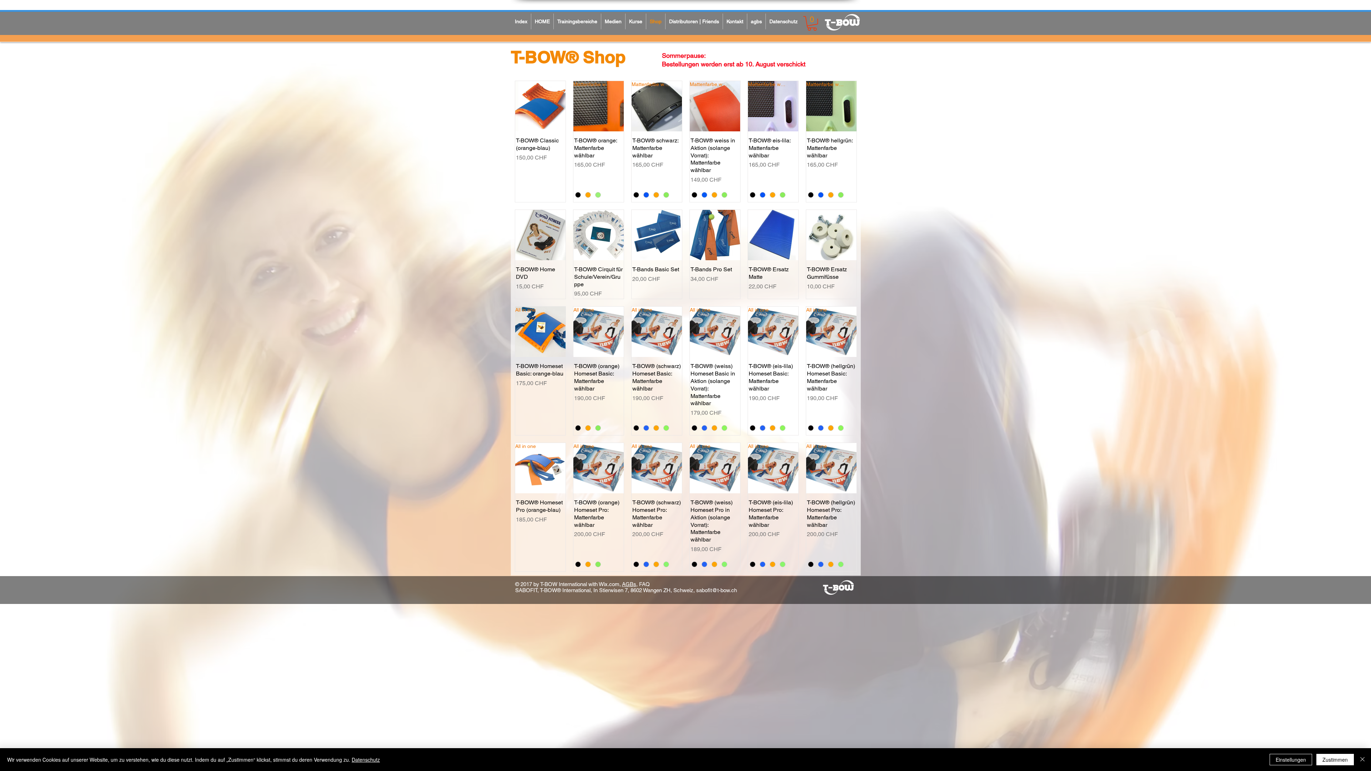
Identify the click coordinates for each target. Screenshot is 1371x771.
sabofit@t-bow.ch (716, 590)
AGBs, (630, 584)
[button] (812, 23)
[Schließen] (1362, 759)
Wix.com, (610, 584)
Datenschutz (366, 759)
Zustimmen (1335, 759)
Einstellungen (1291, 759)
